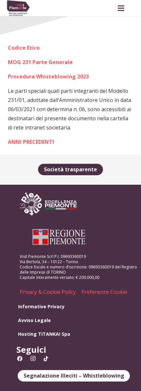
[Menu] (121, 8)
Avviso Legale (34, 320)
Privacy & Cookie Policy (48, 292)
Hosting (27, 334)
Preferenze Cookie (104, 292)
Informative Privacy (41, 306)
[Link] (18, 8)
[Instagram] (32, 358)
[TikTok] (45, 358)
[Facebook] (19, 358)
